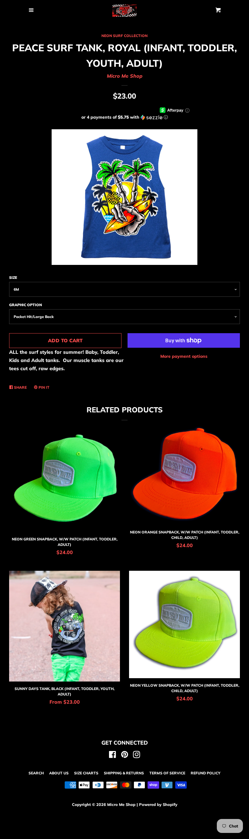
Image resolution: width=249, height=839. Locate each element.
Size (13, 277)
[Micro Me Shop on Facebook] (112, 756)
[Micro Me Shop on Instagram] (136, 756)
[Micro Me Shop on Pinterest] (124, 756)
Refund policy (205, 773)
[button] (124, 117)
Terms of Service (167, 773)
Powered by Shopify (158, 804)
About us (59, 773)
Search (36, 773)
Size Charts (86, 773)
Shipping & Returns (124, 773)
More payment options (183, 356)
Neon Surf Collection (124, 35)
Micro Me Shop (124, 76)
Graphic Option (25, 305)
